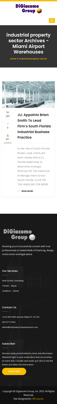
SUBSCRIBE (14, 371)
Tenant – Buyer (9, 285)
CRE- (37, 398)
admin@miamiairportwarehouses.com (20, 327)
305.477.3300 (8, 322)
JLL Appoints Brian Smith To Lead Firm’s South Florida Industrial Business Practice (34, 126)
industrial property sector (33, 58)
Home (13, 58)
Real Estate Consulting (13, 280)
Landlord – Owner (10, 290)
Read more (27, 191)
